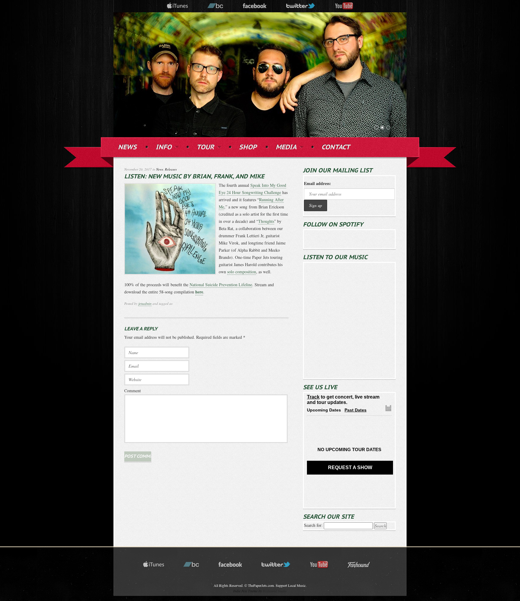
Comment (132, 390)
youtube (344, 6)
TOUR (205, 147)
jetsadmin (145, 303)
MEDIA (286, 147)
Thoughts (266, 221)
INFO (164, 147)
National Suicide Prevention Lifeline (221, 284)
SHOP (248, 147)
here (199, 292)
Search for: (313, 525)
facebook (255, 6)
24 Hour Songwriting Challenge (254, 192)
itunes (177, 6)
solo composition (241, 272)
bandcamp (215, 6)
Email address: (317, 183)
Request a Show (350, 467)
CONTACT (335, 147)
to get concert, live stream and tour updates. (343, 399)
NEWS (127, 147)
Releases (171, 169)
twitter (301, 6)
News (159, 169)
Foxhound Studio (275, 590)
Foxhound (363, 565)
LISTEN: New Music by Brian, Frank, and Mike (194, 176)
